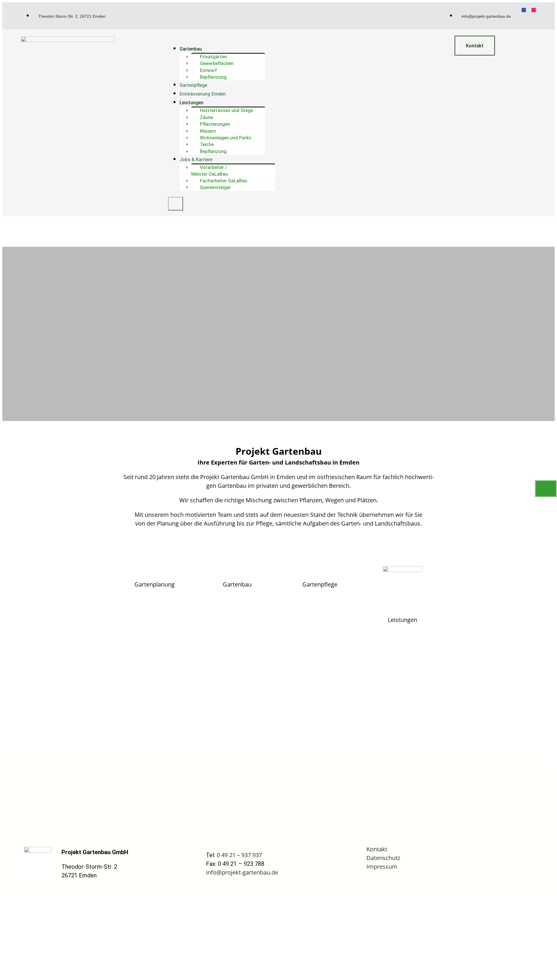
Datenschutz (383, 858)
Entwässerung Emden (203, 94)
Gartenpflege (193, 85)
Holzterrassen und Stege (226, 110)
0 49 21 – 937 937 (239, 855)
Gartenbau (191, 49)
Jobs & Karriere (196, 159)
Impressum (381, 866)
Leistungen (191, 102)
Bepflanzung (213, 77)
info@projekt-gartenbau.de (242, 872)
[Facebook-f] (524, 10)
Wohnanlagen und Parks (225, 138)
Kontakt (376, 849)
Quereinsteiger (215, 187)
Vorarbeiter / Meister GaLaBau (209, 171)
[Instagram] (533, 10)
